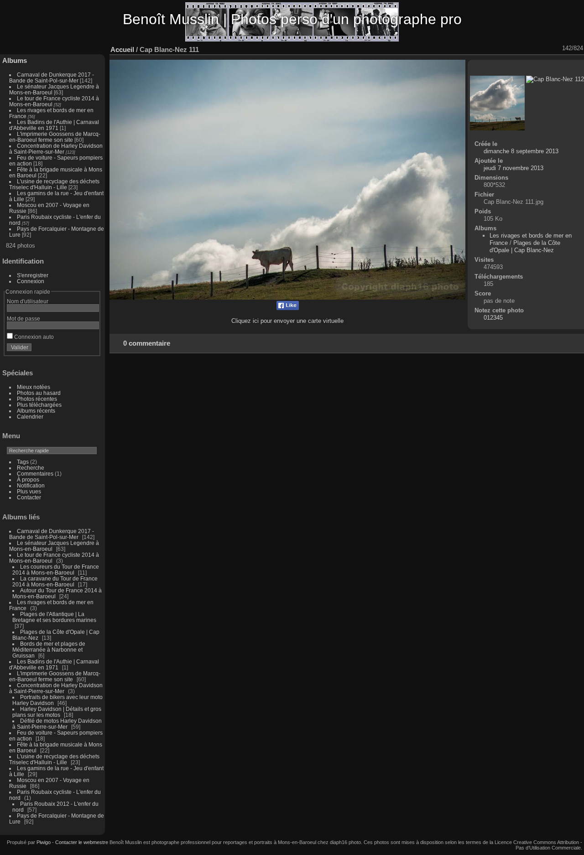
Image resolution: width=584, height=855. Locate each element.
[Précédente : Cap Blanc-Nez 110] (544, 48)
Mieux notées (33, 387)
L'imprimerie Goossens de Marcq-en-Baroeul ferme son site (54, 137)
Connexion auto (33, 337)
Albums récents (36, 411)
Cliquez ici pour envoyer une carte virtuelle (287, 320)
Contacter (29, 497)
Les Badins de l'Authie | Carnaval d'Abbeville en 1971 (54, 125)
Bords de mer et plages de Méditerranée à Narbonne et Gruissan (48, 649)
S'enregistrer (32, 275)
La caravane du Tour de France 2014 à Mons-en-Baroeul (55, 581)
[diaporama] (485, 48)
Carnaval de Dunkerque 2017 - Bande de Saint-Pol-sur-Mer (51, 77)
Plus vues (29, 491)
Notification (31, 485)
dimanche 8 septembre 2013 (521, 151)
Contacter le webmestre (81, 842)
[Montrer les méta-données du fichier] (497, 48)
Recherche (30, 468)
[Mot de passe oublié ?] (90, 349)
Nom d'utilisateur (27, 301)
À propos (28, 479)
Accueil (122, 49)
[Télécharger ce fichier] (509, 48)
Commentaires (35, 474)
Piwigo (43, 842)
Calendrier (30, 417)
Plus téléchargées (39, 405)
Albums (14, 60)
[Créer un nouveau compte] (78, 349)
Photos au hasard (39, 393)
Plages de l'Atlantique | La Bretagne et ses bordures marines (54, 617)
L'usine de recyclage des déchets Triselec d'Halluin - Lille (54, 184)
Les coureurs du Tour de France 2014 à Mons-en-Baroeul (55, 569)
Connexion (30, 281)
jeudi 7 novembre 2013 (513, 168)
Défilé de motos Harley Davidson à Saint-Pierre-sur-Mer (57, 724)
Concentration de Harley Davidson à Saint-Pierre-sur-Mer (56, 149)
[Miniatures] (532, 48)
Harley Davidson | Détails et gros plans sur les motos (56, 712)
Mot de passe (23, 318)
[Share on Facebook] (287, 308)
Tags (23, 462)
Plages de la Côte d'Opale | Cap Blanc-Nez (525, 246)
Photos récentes (37, 399)
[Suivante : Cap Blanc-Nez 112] (556, 48)
